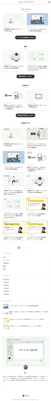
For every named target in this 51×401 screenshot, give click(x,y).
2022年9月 (6, 291)
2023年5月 (6, 285)
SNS (28, 129)
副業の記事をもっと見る (25, 76)
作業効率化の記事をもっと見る (25, 115)
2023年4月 (6, 288)
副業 (28, 175)
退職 (4, 269)
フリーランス (6, 129)
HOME (26, 396)
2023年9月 (6, 282)
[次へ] (32, 247)
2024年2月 (6, 279)
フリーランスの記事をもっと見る (25, 37)
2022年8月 (6, 294)
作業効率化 (29, 152)
